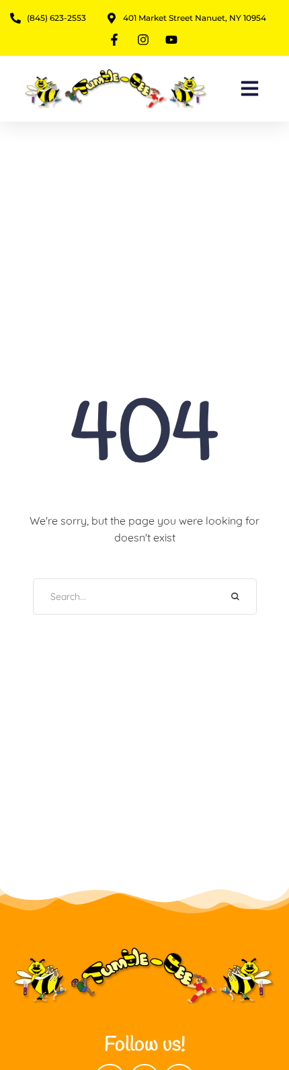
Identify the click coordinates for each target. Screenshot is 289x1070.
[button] (249, 89)
